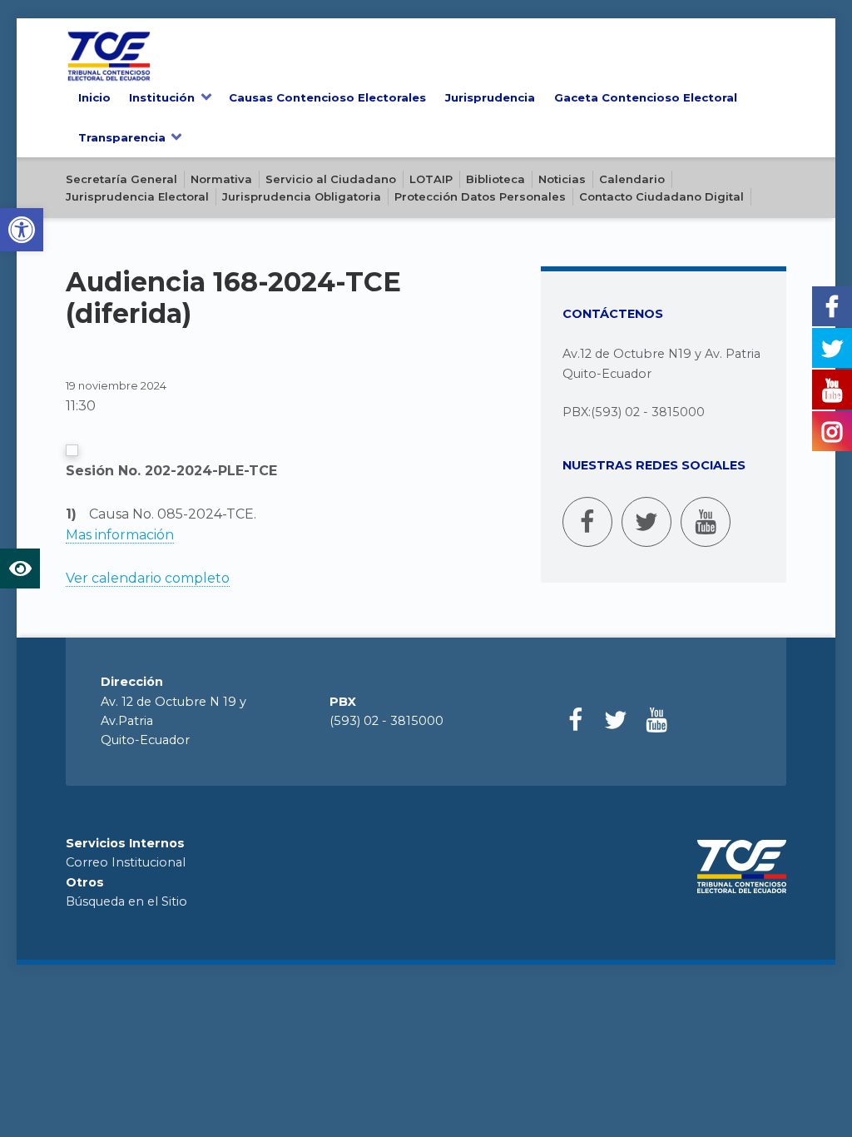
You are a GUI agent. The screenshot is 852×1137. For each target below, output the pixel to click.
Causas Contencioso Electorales (327, 97)
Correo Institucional (126, 862)
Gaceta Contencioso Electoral (645, 97)
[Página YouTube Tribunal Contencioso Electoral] (706, 522)
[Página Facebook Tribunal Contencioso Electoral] (587, 522)
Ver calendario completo (148, 578)
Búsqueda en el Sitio (126, 901)
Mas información (120, 535)
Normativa (221, 179)
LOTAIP (431, 179)
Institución (162, 97)
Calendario (632, 179)
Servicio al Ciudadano (330, 179)
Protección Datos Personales (480, 196)
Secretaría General (121, 179)
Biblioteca (495, 179)
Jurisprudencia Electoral (137, 196)
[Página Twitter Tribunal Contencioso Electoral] (646, 522)
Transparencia (122, 137)
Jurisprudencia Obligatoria (301, 196)
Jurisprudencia (490, 97)
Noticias (562, 179)
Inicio (94, 97)
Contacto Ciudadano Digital (661, 196)
